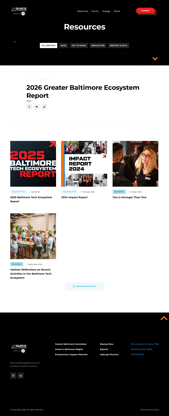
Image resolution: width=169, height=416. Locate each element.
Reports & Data (118, 45)
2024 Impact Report (74, 197)
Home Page (31, 80)
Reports (104, 349)
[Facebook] (29, 107)
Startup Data (106, 344)
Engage (106, 11)
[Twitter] (37, 107)
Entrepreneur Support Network (71, 354)
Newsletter (98, 45)
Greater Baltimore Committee (70, 344)
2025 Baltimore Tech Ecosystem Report (31, 199)
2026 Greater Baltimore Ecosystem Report (82, 91)
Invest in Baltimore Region (69, 349)
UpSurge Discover (109, 354)
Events (95, 11)
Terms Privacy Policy (150, 410)
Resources (82, 11)
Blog (63, 45)
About (117, 11)
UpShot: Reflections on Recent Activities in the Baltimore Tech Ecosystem (31, 273)
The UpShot (45, 80)
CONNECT (145, 11)
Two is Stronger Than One (129, 197)
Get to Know (79, 45)
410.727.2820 (137, 354)
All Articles (48, 45)
